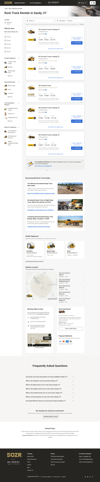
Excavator (32, 251)
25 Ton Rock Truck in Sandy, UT (49, 29)
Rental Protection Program (58, 462)
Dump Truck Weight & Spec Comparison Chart (41, 193)
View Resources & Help (51, 416)
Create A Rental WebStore (86, 462)
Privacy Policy (56, 476)
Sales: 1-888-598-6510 (53, 2)
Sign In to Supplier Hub (85, 456)
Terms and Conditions (46, 476)
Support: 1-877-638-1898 (52, 3)
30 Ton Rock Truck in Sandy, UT (49, 56)
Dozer (72, 251)
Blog (28, 467)
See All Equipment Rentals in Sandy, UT (34, 261)
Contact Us (30, 470)
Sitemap (64, 476)
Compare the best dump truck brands (38, 226)
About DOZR (30, 456)
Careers (29, 464)
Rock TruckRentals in (64, 273)
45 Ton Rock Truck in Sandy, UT (49, 135)
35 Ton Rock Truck (44, 85)
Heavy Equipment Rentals (15, 8)
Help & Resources (31, 459)
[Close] (82, 160)
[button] (12, 32)
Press (28, 462)
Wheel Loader (52, 251)
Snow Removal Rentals (57, 459)
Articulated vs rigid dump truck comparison (40, 210)
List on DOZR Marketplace (86, 459)
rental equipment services (42, 314)
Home (6, 8)
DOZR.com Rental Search (57, 456)
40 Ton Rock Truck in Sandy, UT (49, 108)
